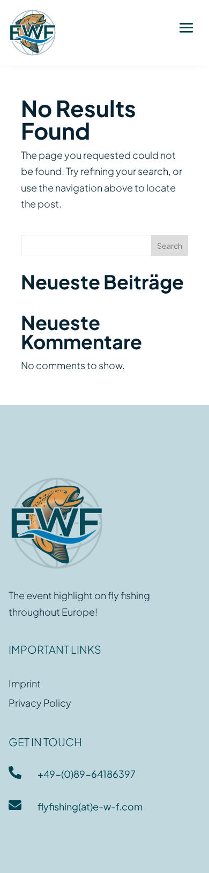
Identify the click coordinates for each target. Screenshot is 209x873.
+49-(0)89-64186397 (87, 774)
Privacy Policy (40, 702)
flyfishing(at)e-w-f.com (90, 806)
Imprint (25, 683)
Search (169, 245)
